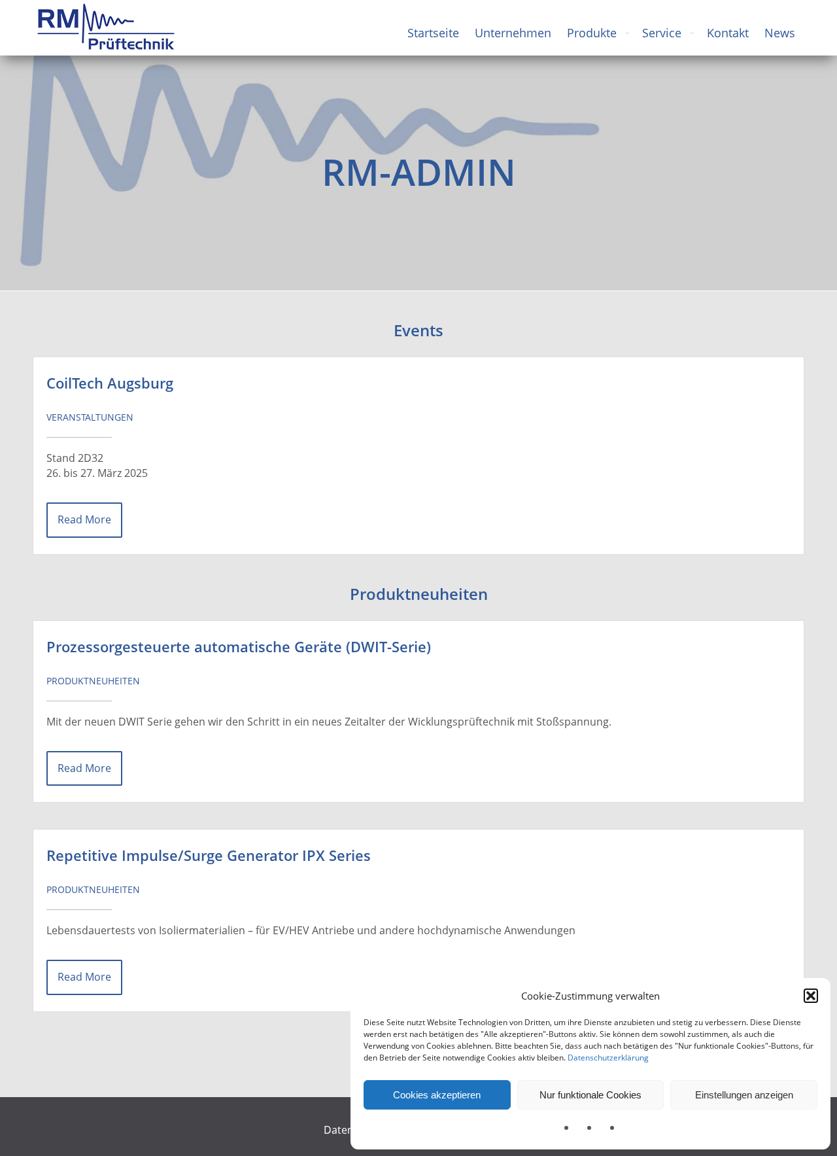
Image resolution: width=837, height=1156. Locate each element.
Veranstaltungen (89, 417)
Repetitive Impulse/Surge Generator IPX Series (208, 855)
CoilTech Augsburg (109, 383)
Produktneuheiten (93, 680)
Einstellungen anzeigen (744, 1094)
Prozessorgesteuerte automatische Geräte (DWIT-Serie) (238, 647)
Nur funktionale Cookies (590, 1094)
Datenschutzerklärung (608, 1057)
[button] (810, 995)
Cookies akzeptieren (437, 1094)
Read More (84, 519)
